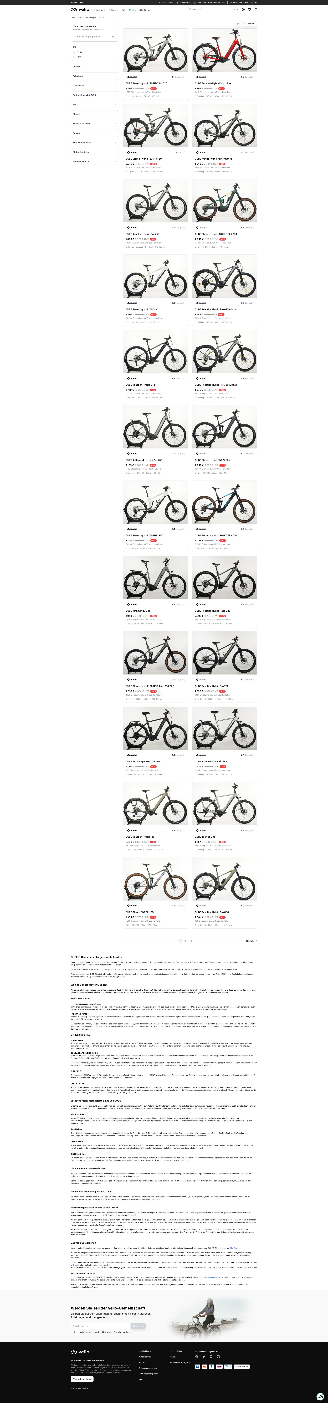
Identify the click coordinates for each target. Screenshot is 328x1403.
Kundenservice (145, 1357)
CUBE (101, 18)
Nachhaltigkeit (145, 1351)
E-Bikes (80, 52)
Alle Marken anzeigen (87, 18)
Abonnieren (138, 1326)
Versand (173, 1357)
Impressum (143, 1362)
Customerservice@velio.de (206, 1351)
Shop (73, 18)
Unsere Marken (176, 1351)
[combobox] (95, 36)
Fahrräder (81, 57)
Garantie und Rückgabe (179, 1362)
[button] (155, 50)
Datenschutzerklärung (148, 1368)
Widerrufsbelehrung (82, 1379)
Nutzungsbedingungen (148, 1374)
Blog (140, 1379)
